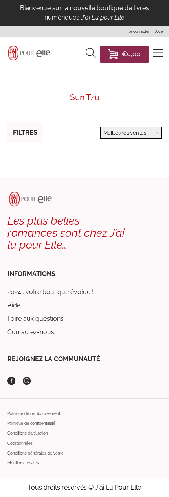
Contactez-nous (30, 332)
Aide (13, 305)
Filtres (25, 132)
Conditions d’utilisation (27, 433)
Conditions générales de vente (35, 453)
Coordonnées (20, 443)
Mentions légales (23, 462)
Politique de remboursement (33, 413)
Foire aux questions (35, 318)
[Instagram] (27, 381)
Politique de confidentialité (31, 423)
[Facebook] (11, 381)
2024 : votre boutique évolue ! (50, 292)
